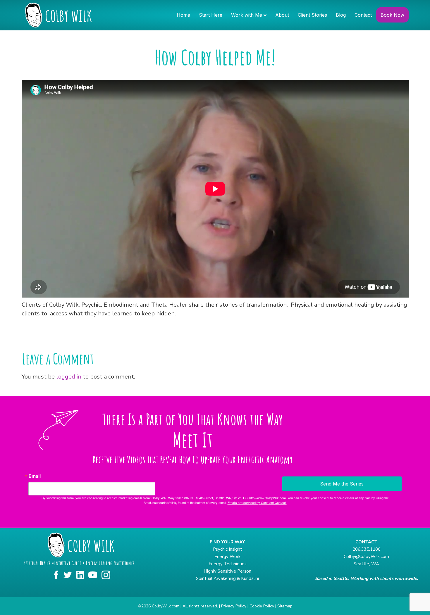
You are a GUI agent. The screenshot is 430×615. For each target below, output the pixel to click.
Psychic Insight (227, 549)
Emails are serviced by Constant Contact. (257, 502)
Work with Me (246, 15)
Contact (363, 15)
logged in (68, 377)
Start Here (210, 15)
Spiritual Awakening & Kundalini (227, 578)
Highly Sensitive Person (227, 571)
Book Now (392, 15)
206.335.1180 (366, 549)
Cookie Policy (262, 606)
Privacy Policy (233, 606)
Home (183, 15)
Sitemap (285, 606)
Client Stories (312, 15)
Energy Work (227, 556)
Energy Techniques (228, 564)
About (282, 15)
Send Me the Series (342, 484)
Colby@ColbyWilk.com (366, 556)
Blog (341, 15)
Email (34, 476)
